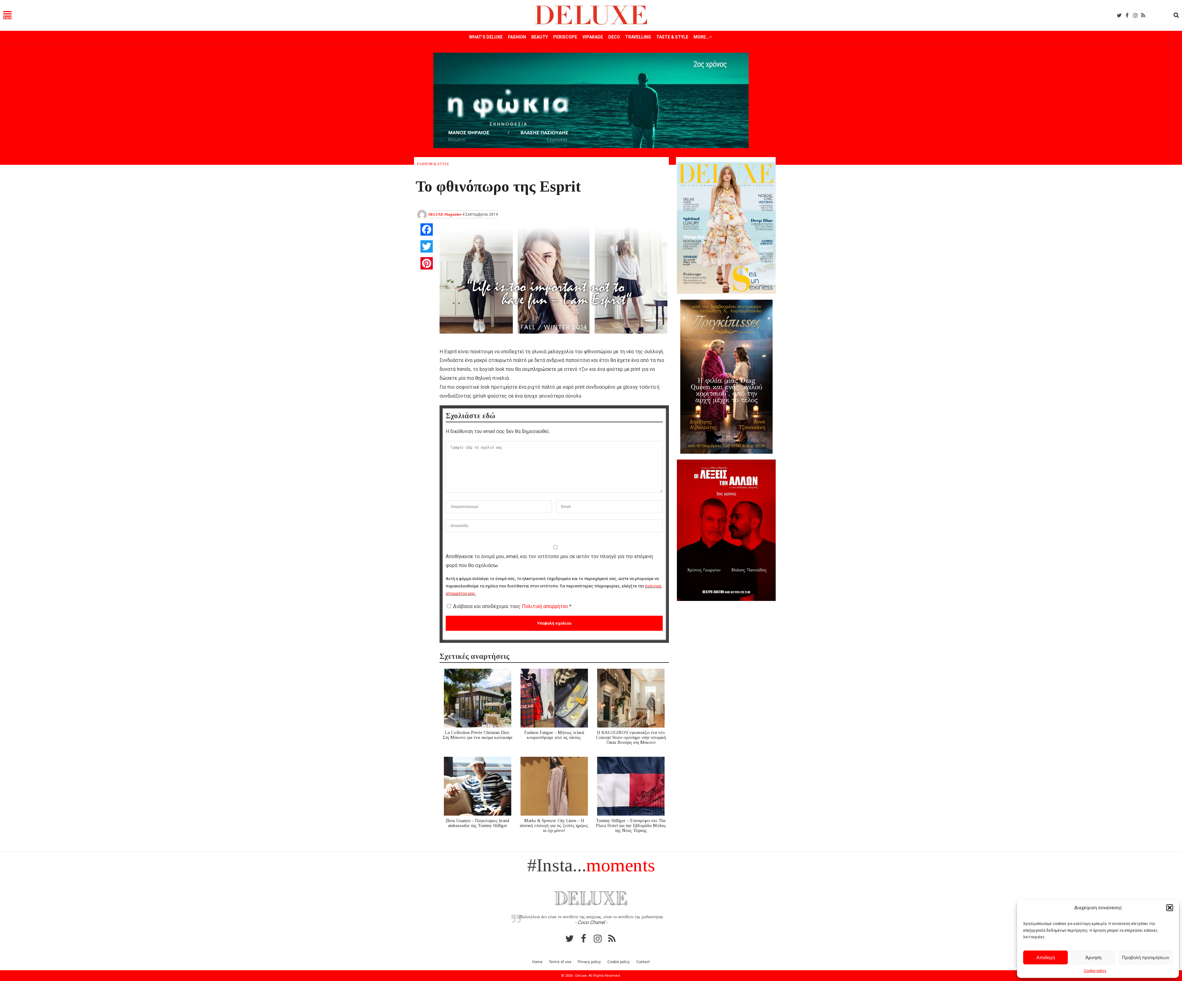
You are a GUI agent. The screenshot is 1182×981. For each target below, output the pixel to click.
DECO (614, 36)
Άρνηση (1093, 957)
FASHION (517, 36)
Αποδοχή (1045, 957)
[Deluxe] (591, 23)
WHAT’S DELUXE (486, 36)
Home (537, 962)
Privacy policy (589, 962)
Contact (643, 962)
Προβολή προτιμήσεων (1145, 957)
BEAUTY (539, 36)
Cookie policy (1095, 971)
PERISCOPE (565, 36)
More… (701, 36)
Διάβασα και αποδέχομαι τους (512, 606)
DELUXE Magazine (444, 214)
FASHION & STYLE (433, 164)
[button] (1170, 908)
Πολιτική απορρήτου (545, 606)
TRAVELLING (638, 36)
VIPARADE (592, 36)
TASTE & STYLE (672, 36)
